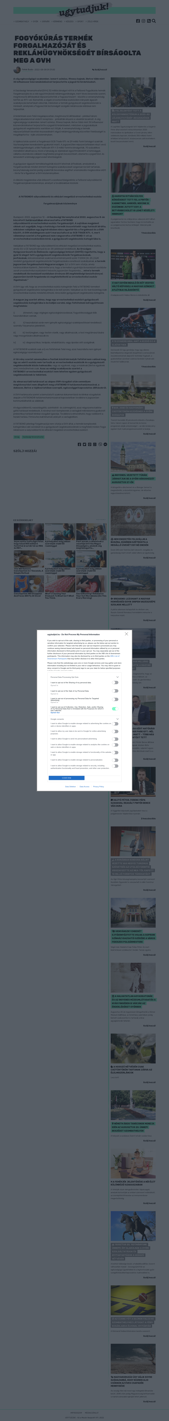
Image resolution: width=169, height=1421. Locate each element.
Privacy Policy (98, 787)
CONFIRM (66, 778)
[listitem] (84, 677)
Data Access (84, 787)
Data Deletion (70, 787)
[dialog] (84, 710)
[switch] (115, 682)
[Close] (127, 634)
